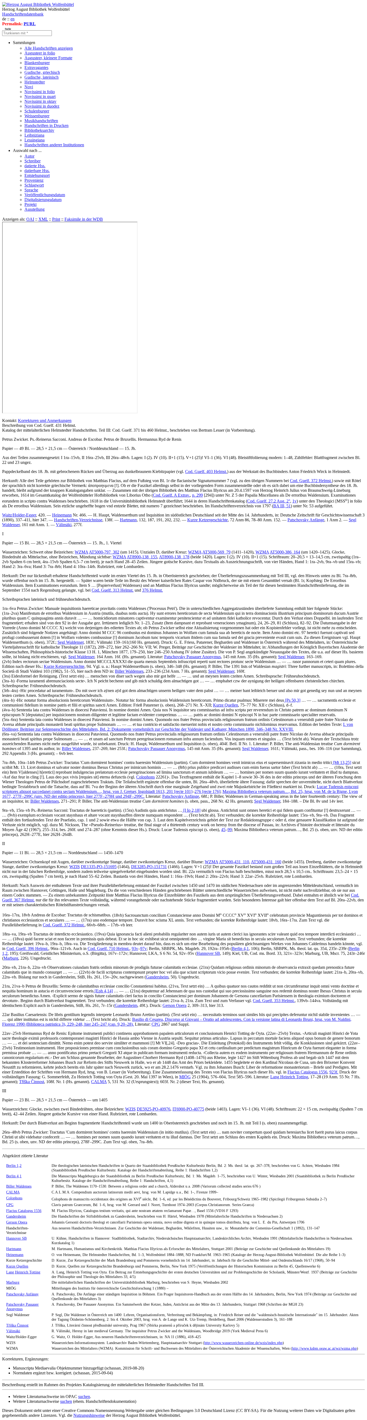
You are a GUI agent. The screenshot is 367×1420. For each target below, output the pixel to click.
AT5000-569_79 (216, 552)
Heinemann (62, 515)
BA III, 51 (282, 506)
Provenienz (34, 180)
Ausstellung (34, 209)
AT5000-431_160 (266, 862)
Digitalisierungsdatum (43, 199)
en (12, 19)
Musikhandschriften (41, 120)
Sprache (31, 190)
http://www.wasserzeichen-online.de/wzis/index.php (243, 1343)
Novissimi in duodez (41, 106)
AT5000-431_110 (234, 862)
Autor (29, 156)
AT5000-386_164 (285, 552)
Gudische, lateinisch (41, 77)
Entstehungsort (37, 175)
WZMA (81, 552)
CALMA (99, 1081)
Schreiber (32, 161)
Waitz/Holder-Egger (19, 515)
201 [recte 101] (179, 791)
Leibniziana (34, 135)
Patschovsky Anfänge (305, 520)
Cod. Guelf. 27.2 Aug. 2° (268, 501)
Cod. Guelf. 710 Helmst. (108, 948)
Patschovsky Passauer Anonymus (192, 656)
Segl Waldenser (70, 642)
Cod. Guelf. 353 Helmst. (274, 1000)
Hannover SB (208, 953)
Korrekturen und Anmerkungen (44, 420)
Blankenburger (37, 62)
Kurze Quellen (225, 705)
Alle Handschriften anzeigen (48, 48)
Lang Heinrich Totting (289, 1077)
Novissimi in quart (40, 96)
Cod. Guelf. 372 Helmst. (311, 480)
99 (230, 829)
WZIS (74, 866)
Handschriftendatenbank (23, 14)
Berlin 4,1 (240, 948)
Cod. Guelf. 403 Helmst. (206, 471)
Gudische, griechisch (42, 72)
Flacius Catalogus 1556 (307, 1072)
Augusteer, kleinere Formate (48, 58)
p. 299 (197, 495)
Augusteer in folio (39, 53)
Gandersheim (157, 977)
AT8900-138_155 (142, 557)
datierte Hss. (34, 165)
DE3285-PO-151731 (149, 866)
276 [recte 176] (207, 791)
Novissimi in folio (39, 91)
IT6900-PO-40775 (188, 1109)
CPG (156, 1024)
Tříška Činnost (31, 1081)
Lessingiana (34, 140)
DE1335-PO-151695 (99, 866)
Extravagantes (36, 67)
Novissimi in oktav (40, 101)
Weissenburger (36, 116)
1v (294, 501)
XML (43, 219)
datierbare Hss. (37, 170)
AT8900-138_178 (174, 557)
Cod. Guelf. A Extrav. (171, 495)
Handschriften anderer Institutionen (54, 145)
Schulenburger (36, 111)
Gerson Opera (174, 1005)
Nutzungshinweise (89, 1415)
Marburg (10, 958)
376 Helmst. (152, 590)
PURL (30, 23)
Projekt (30, 204)
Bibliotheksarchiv (39, 130)
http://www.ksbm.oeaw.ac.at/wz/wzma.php (324, 1348)
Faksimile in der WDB (83, 219)
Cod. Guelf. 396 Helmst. (27, 948)
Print (56, 219)
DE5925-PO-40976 (153, 1109)
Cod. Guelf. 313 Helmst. (113, 590)
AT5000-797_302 (104, 552)
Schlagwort (34, 185)
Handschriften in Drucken (46, 125)
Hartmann (128, 520)
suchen (84, 1396)
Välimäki (63, 524)
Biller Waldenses (129, 671)
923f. (333, 1072)
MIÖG (185, 1077)
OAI (30, 219)
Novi (28, 87)
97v (143, 948)
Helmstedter (34, 82)
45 (223, 829)
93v (135, 948)
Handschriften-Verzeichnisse (78, 520)
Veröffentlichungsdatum (44, 194)
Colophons (145, 777)
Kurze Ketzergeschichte (207, 520)
